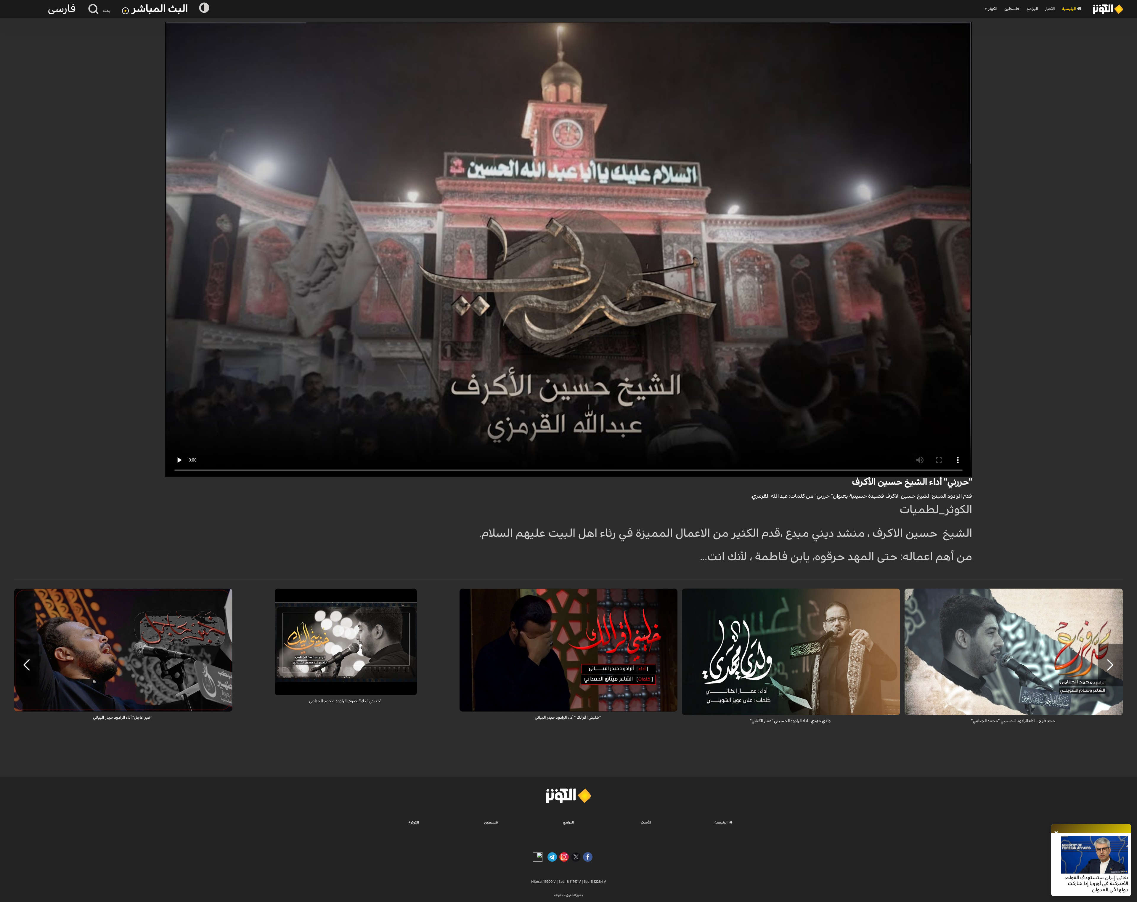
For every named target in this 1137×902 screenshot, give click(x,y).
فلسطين (1011, 9)
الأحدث (646, 822)
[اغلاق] (1056, 833)
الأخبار (1050, 9)
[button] (1110, 665)
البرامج (1032, 9)
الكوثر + (991, 9)
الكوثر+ (414, 822)
